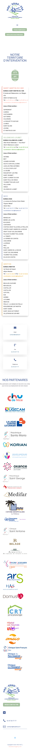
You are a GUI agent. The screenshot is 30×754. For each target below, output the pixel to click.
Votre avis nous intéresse (15, 34)
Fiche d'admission (19, 30)
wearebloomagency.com (15, 746)
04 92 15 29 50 (10, 274)
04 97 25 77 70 (23, 208)
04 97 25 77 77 (10, 208)
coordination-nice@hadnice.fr (12, 210)
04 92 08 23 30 (23, 147)
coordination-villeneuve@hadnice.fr (14, 149)
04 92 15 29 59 (23, 274)
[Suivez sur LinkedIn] (4, 712)
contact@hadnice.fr (15, 334)
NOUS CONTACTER (11, 705)
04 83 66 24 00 (10, 100)
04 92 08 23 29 (10, 147)
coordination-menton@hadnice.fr (13, 276)
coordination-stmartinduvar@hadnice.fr (15, 102)
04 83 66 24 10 (23, 100)
